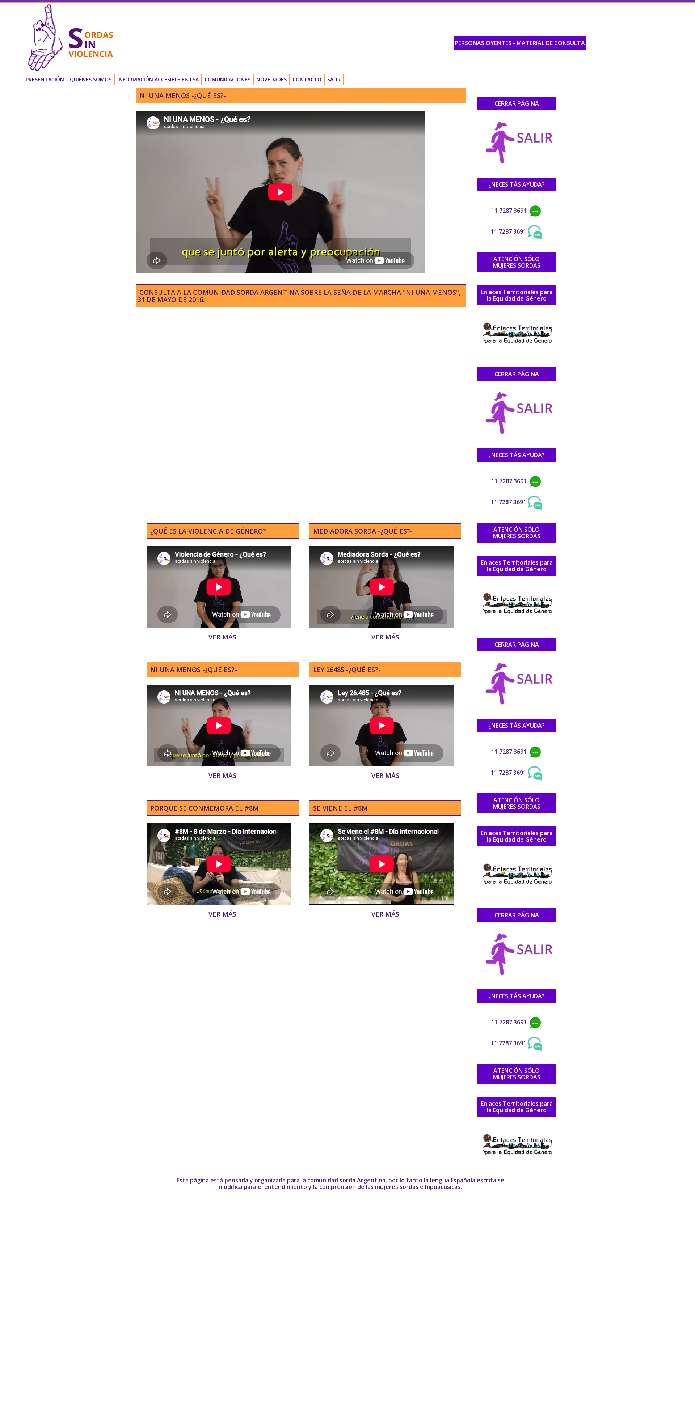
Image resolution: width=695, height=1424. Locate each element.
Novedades (271, 79)
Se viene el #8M (340, 808)
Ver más (222, 637)
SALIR (334, 79)
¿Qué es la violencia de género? (208, 531)
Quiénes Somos (90, 79)
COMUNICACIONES (227, 79)
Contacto (306, 79)
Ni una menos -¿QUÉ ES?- (182, 95)
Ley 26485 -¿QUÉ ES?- (347, 669)
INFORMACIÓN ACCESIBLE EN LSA (158, 79)
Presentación (45, 79)
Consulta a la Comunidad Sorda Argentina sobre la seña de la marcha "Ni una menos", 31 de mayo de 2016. (299, 296)
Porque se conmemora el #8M (204, 808)
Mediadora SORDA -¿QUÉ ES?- (363, 531)
